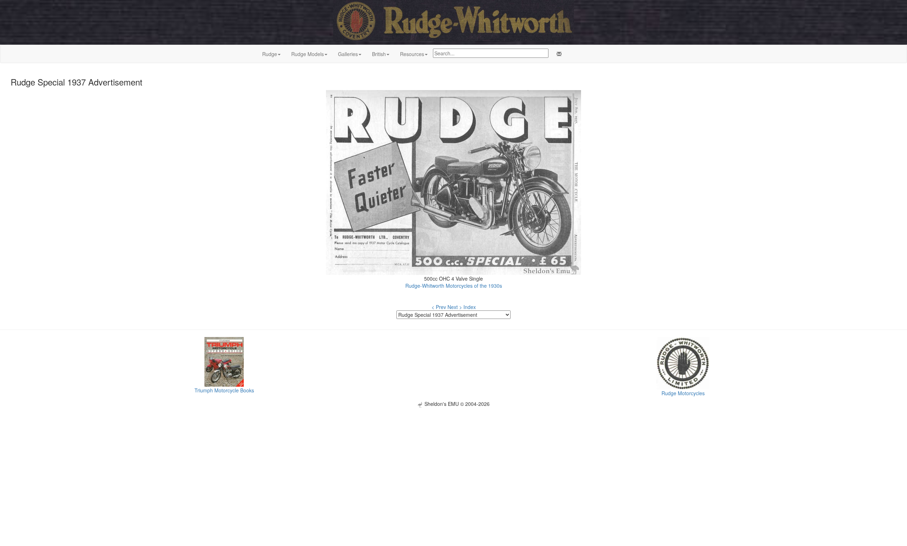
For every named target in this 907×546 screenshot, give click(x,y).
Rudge (269, 53)
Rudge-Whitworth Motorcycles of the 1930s (453, 285)
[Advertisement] (453, 457)
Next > (454, 306)
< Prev (439, 306)
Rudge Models (307, 53)
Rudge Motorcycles (683, 393)
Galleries (348, 53)
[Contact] (557, 54)
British (379, 53)
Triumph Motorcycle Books (224, 390)
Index (469, 306)
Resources (412, 53)
